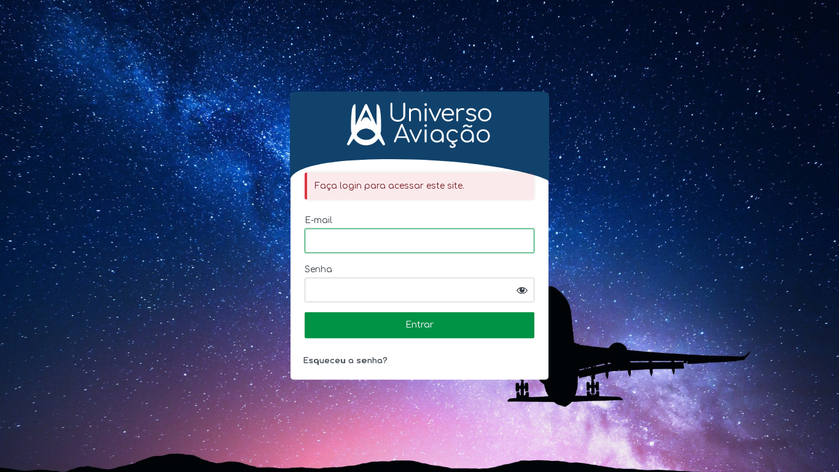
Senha (318, 269)
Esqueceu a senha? (345, 360)
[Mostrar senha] (522, 290)
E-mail (318, 220)
